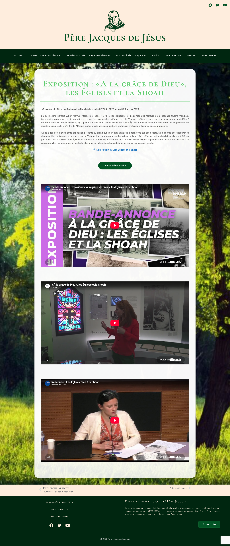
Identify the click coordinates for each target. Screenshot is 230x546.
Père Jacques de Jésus (115, 37)
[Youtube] (225, 5)
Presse (191, 56)
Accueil (18, 56)
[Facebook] (210, 5)
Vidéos (155, 56)
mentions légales (59, 517)
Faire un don (209, 56)
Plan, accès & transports (59, 502)
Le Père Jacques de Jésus (44, 56)
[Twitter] (217, 5)
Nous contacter (59, 509)
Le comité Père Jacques (129, 56)
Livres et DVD (173, 56)
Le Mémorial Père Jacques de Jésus (87, 56)
